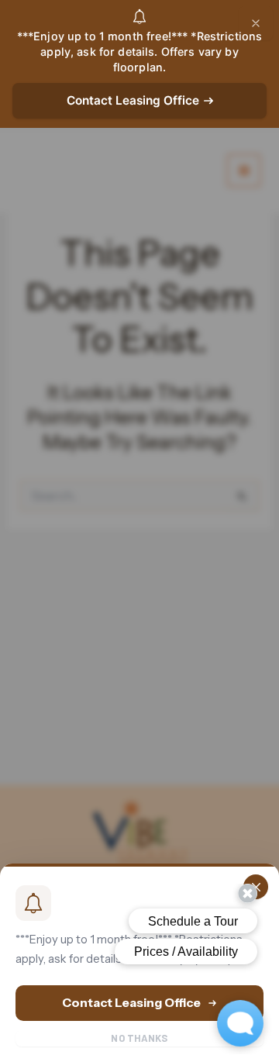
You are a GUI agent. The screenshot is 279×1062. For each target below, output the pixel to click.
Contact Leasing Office (133, 100)
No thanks (139, 1038)
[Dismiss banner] (256, 23)
